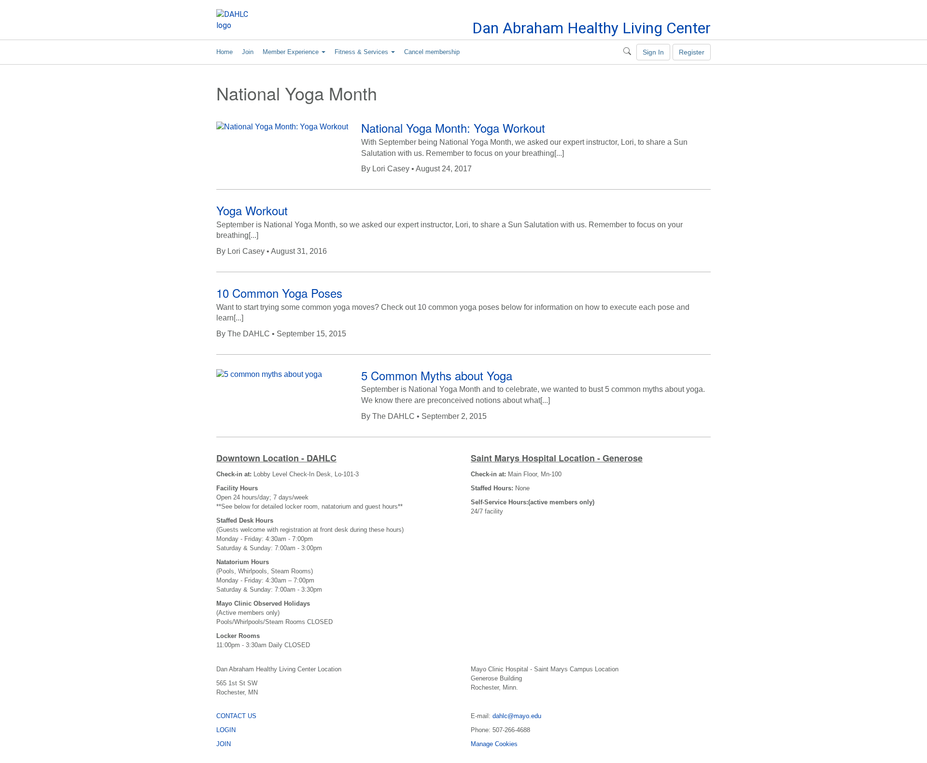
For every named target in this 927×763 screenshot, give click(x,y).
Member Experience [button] (292, 51)
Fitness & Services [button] (362, 51)
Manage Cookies (494, 744)
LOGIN (226, 730)
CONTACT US (236, 716)
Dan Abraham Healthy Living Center (591, 28)
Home (224, 51)
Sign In (653, 52)
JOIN (223, 744)
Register (691, 52)
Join (247, 51)
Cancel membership (432, 51)
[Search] (627, 52)
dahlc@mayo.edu (516, 716)
